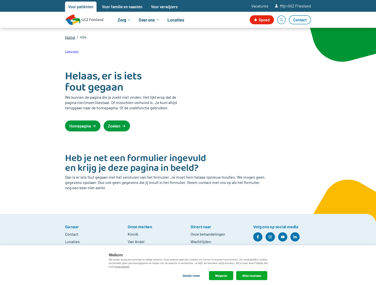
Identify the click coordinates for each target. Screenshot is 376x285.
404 (83, 37)
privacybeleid (122, 266)
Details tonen (191, 275)
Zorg (122, 19)
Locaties (175, 19)
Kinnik (133, 234)
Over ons (147, 19)
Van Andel (136, 241)
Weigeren (221, 275)
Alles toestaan (251, 275)
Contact (71, 234)
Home (70, 37)
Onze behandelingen (208, 234)
